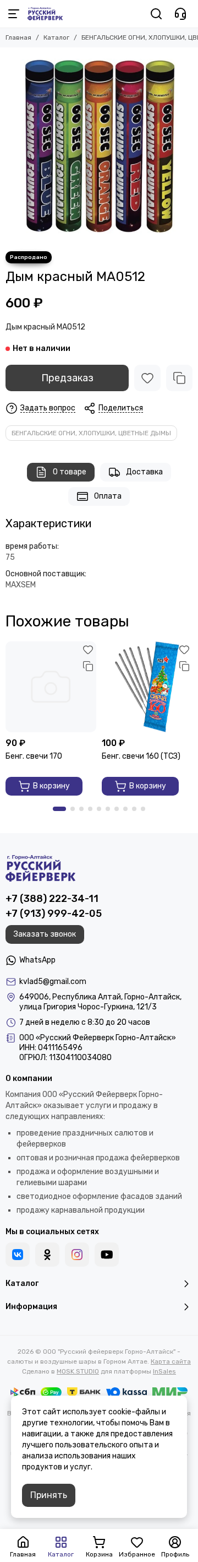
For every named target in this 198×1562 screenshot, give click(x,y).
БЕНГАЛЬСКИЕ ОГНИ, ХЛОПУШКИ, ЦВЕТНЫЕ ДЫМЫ (91, 433)
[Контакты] (180, 14)
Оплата (108, 496)
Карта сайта (171, 1361)
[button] (59, 809)
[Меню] (14, 14)
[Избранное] (147, 378)
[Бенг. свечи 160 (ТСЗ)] (147, 686)
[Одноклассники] (47, 1254)
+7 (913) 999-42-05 (54, 913)
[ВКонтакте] (18, 1254)
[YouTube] (107, 1254)
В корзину (51, 786)
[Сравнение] (179, 378)
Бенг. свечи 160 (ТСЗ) (141, 756)
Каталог (56, 37)
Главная (18, 37)
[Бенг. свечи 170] (51, 686)
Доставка (144, 472)
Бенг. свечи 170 (34, 756)
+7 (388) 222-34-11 (52, 899)
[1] (99, 146)
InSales (164, 1371)
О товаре (69, 472)
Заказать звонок (45, 934)
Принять (48, 1495)
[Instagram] (77, 1254)
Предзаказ (67, 378)
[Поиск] (156, 14)
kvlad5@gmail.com (52, 981)
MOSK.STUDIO (78, 1371)
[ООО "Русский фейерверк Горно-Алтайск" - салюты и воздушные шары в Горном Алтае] (45, 13)
